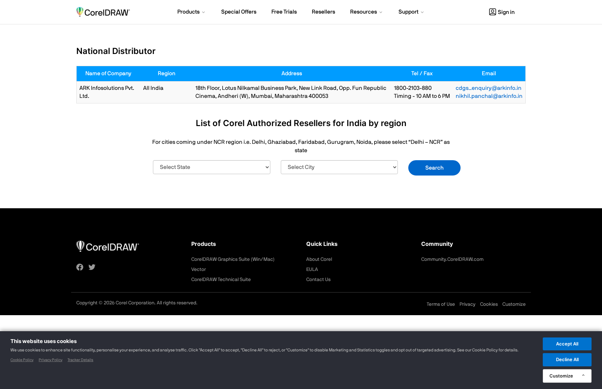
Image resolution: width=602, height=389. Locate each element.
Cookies (489, 304)
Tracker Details (80, 360)
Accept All (567, 344)
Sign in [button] (506, 12)
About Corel (319, 259)
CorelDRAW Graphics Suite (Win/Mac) (233, 259)
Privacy (468, 304)
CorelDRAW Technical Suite (221, 279)
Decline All (567, 359)
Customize (514, 304)
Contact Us (318, 279)
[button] (191, 12)
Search (434, 168)
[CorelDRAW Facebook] (79, 267)
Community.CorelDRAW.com (452, 259)
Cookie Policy (21, 360)
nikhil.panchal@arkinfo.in (489, 96)
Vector (198, 269)
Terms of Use (441, 304)
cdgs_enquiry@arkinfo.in (489, 88)
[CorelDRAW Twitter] (91, 267)
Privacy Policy (50, 360)
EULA (312, 269)
